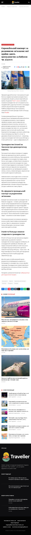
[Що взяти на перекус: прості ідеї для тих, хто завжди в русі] (4, 488)
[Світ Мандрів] (15, 2)
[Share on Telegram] (25, 67)
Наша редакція (15, 522)
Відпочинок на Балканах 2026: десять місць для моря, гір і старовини (19, 434)
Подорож (10, 283)
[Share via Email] (23, 67)
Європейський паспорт (20, 281)
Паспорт (4, 283)
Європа (11, 281)
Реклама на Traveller (10, 520)
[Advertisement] (15, 25)
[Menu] (2, 2)
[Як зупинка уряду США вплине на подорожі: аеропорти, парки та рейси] (4, 480)
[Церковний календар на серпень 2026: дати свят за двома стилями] (4, 428)
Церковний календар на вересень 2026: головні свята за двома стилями (19, 402)
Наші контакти (21, 520)
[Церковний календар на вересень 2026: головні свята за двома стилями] (4, 403)
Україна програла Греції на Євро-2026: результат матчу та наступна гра (19, 394)
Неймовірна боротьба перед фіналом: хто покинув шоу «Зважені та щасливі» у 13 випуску (19, 509)
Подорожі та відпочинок (8, 44)
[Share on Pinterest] (18, 67)
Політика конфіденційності (20, 527)
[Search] (29, 2)
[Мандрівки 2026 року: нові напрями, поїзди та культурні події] (4, 501)
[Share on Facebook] (14, 67)
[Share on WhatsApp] (27, 67)
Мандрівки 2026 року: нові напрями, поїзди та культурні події (18, 500)
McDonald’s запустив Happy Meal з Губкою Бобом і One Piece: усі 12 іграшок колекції (18, 419)
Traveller (7, 112)
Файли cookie (7, 527)
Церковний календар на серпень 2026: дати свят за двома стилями (19, 426)
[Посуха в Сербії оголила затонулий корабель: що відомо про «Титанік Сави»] (15, 365)
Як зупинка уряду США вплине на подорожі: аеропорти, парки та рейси (19, 478)
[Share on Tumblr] (21, 67)
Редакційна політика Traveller (15, 524)
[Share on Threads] (29, 67)
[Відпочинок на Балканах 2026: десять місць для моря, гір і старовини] (15, 336)
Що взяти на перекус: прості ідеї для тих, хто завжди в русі (19, 486)
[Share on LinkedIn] (20, 67)
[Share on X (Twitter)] (16, 67)
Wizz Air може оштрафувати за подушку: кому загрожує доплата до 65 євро (14, 320)
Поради (16, 283)
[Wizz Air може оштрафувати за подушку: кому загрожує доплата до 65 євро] (15, 307)
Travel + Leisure (16, 101)
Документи (4, 281)
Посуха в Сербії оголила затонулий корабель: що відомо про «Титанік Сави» (14, 379)
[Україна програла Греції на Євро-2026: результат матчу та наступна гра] (4, 395)
